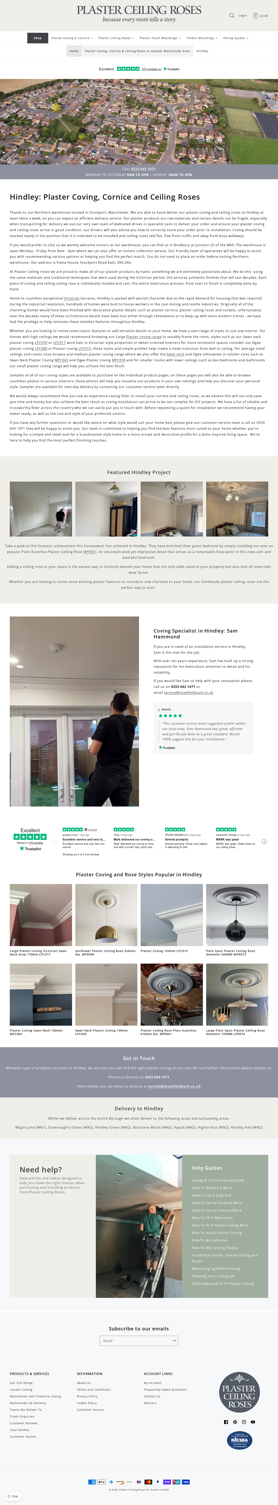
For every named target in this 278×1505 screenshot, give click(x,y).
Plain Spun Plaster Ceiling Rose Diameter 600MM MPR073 (230, 952)
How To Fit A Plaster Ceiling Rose (220, 1225)
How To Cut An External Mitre (217, 1203)
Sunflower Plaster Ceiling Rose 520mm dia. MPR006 (105, 952)
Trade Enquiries (22, 1416)
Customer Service (90, 1410)
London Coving (21, 1389)
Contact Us (152, 1396)
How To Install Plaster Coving (217, 1233)
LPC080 (41, 348)
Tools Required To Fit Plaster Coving (223, 1283)
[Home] (139, 15)
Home (74, 51)
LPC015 (85, 348)
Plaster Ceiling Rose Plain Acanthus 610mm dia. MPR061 (169, 1032)
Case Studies (20, 1430)
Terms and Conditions (94, 1389)
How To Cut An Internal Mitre (217, 1210)
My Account (153, 1383)
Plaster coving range (143, 336)
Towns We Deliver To (26, 1410)
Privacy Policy (87, 1396)
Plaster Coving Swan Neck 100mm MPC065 (36, 1032)
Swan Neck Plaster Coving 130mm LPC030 (101, 1032)
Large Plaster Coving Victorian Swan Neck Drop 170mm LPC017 (38, 952)
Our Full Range (21, 1383)
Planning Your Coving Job (213, 1276)
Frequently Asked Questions (165, 1389)
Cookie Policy (87, 1403)
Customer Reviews (24, 1423)
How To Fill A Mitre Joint (212, 1217)
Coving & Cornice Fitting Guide (218, 1180)
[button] (232, 15)
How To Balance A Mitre (212, 1188)
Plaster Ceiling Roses (132, 1489)
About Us (84, 1383)
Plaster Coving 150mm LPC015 (164, 951)
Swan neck (175, 354)
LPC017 (59, 342)
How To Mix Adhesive (210, 1240)
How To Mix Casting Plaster (215, 1248)
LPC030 (41, 342)
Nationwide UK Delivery (28, 1403)
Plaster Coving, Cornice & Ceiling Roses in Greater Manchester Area (137, 51)
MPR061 (90, 552)
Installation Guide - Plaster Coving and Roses (225, 1258)
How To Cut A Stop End (211, 1195)
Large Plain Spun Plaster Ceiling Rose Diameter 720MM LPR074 (235, 1032)
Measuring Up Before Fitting (216, 1268)
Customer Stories (23, 1436)
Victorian (72, 298)
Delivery (150, 1403)
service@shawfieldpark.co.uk (188, 692)
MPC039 (119, 360)
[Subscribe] (174, 1340)
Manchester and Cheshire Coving (35, 1396)
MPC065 (61, 360)
